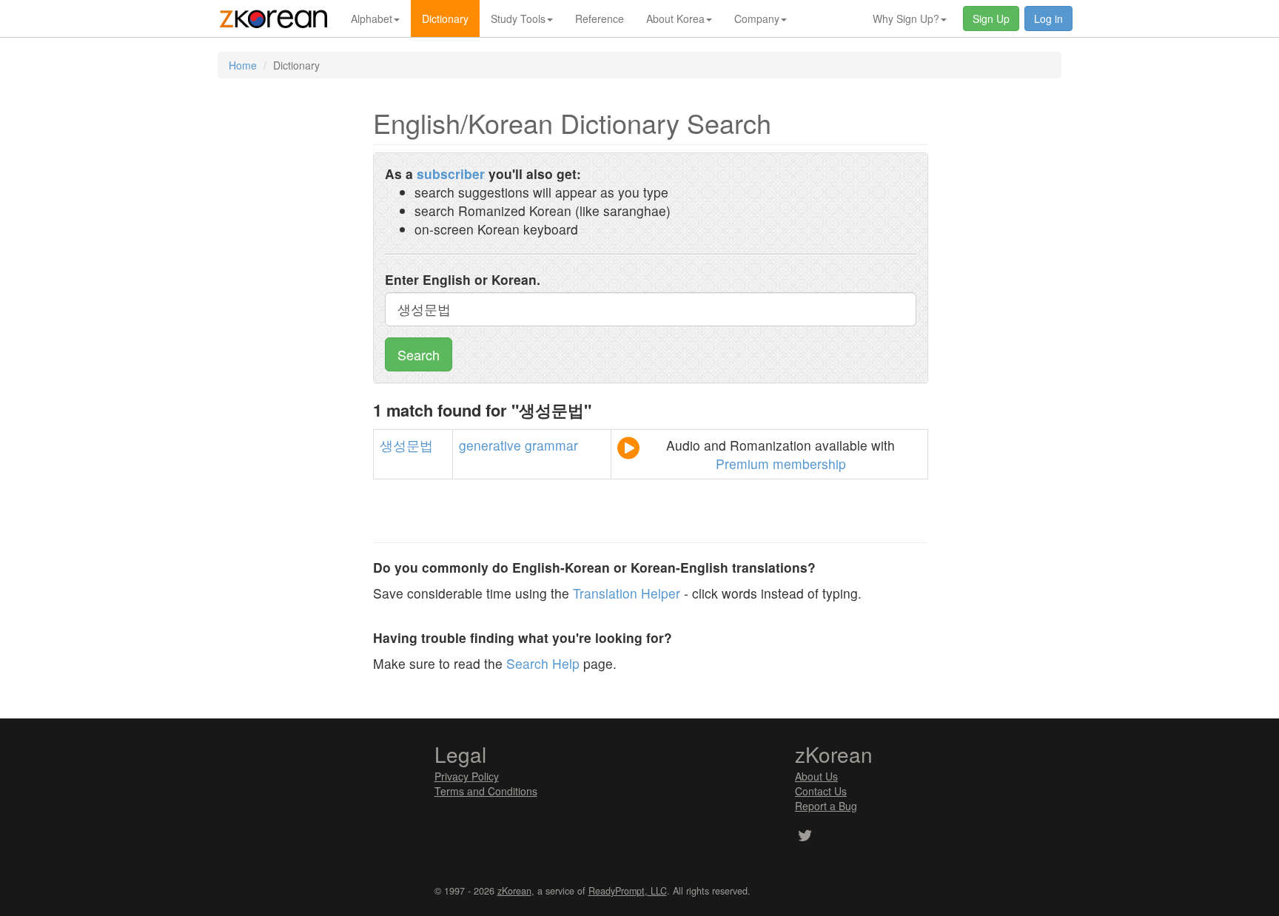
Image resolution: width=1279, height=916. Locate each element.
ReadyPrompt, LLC (627, 891)
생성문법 (406, 445)
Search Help (543, 663)
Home (243, 65)
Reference (599, 18)
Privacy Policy (466, 776)
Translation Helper (626, 593)
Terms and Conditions (485, 791)
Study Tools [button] (518, 18)
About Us (816, 776)
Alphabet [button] (371, 18)
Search (418, 354)
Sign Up (991, 18)
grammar (551, 445)
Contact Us (821, 791)
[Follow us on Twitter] (805, 836)
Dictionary (445, 18)
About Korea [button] (675, 18)
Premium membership (781, 463)
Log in (1048, 18)
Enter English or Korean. (462, 279)
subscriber (451, 173)
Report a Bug (826, 805)
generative (490, 445)
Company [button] (756, 18)
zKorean (514, 891)
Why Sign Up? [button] (906, 18)
